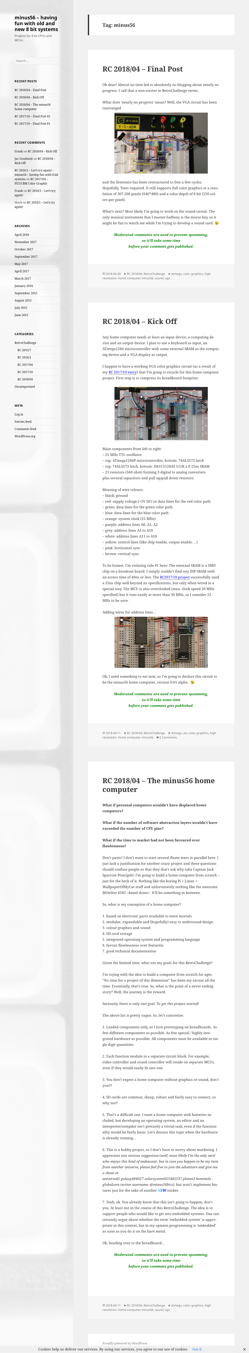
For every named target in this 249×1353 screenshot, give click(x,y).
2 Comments (168, 737)
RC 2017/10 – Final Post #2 (32, 116)
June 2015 (21, 315)
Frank (19, 151)
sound (159, 278)
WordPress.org (25, 436)
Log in (19, 414)
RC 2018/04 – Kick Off (29, 97)
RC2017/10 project (175, 577)
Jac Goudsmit (24, 159)
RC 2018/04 (25, 379)
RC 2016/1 (24, 357)
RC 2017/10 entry (123, 372)
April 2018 (22, 235)
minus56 (147, 278)
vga (167, 278)
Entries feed (23, 422)
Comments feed (25, 429)
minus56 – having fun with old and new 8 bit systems (36, 23)
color (191, 733)
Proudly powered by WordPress (124, 1343)
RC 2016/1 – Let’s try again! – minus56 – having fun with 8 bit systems (36, 174)
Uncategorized (25, 387)
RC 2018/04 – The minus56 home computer (158, 785)
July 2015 (21, 308)
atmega (176, 274)
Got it (197, 1349)
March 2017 (23, 279)
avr (185, 733)
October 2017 (24, 249)
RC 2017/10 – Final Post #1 (32, 124)
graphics (203, 733)
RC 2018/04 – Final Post (30, 90)
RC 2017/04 (25, 365)
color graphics (193, 274)
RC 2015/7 (24, 350)
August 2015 (23, 300)
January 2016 (24, 286)
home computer (129, 278)
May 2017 (21, 264)
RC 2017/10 (25, 372)
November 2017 (26, 242)
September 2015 (26, 293)
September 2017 (26, 257)
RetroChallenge (25, 343)
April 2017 (22, 271)
